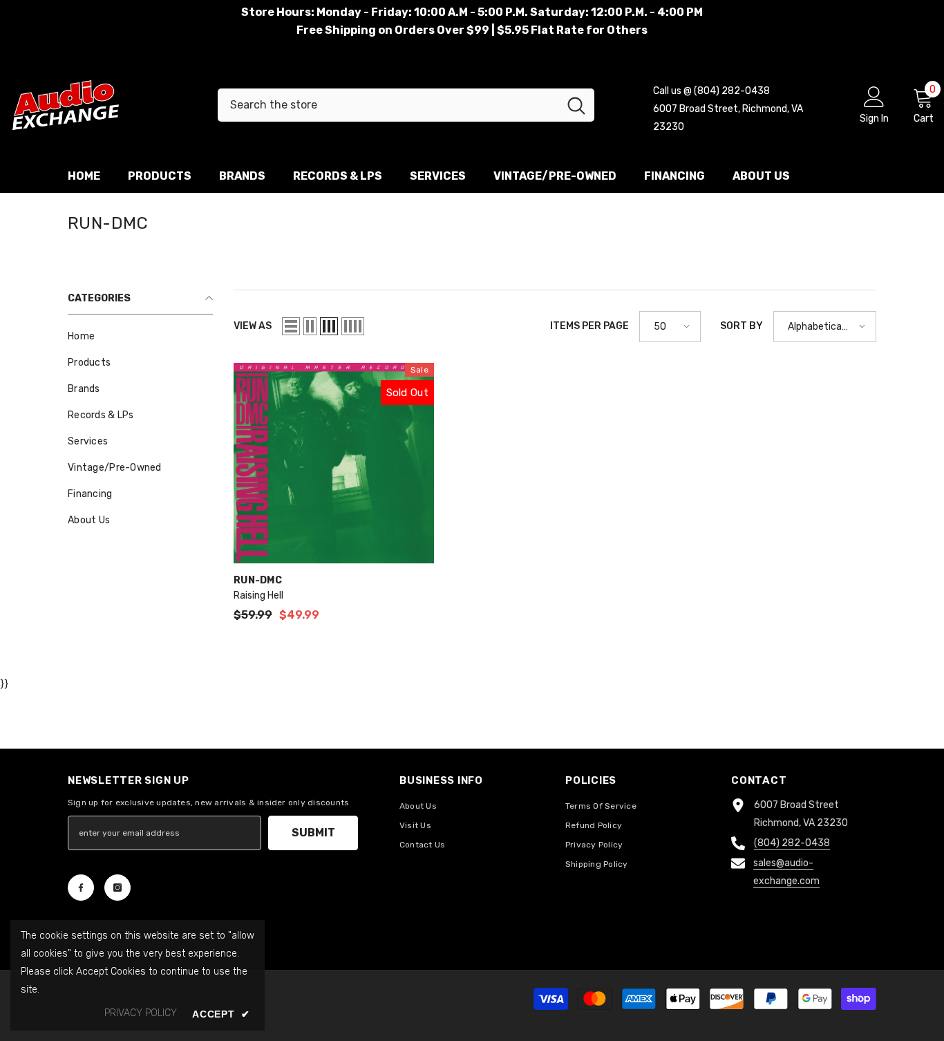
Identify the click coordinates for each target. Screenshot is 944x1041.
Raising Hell (258, 595)
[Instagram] (117, 887)
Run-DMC (258, 580)
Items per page (589, 326)
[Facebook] (81, 887)
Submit (313, 832)
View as (253, 326)
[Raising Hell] (334, 463)
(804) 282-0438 (792, 843)
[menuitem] (140, 336)
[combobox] (388, 105)
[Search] (406, 105)
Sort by (741, 326)
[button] (291, 326)
